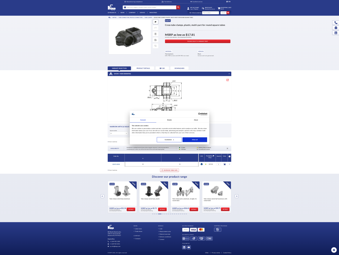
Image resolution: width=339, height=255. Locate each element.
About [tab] (196, 120)
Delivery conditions (165, 236)
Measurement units (165, 231)
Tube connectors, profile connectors (130, 17)
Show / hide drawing (122, 73)
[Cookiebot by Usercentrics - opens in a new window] (199, 114)
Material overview (165, 234)
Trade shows (138, 231)
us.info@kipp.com (115, 246)
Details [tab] (169, 120)
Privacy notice (216, 252)
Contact (162, 239)
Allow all (195, 139)
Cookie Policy (227, 252)
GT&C (207, 252)
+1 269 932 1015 (115, 244)
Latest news (138, 228)
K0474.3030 (116, 164)
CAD (161, 229)
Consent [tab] (143, 120)
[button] (102, 196)
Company (132, 12)
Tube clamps (148, 17)
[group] (122, 197)
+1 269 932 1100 (115, 241)
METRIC (114, 17)
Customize (168, 139)
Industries (153, 12)
